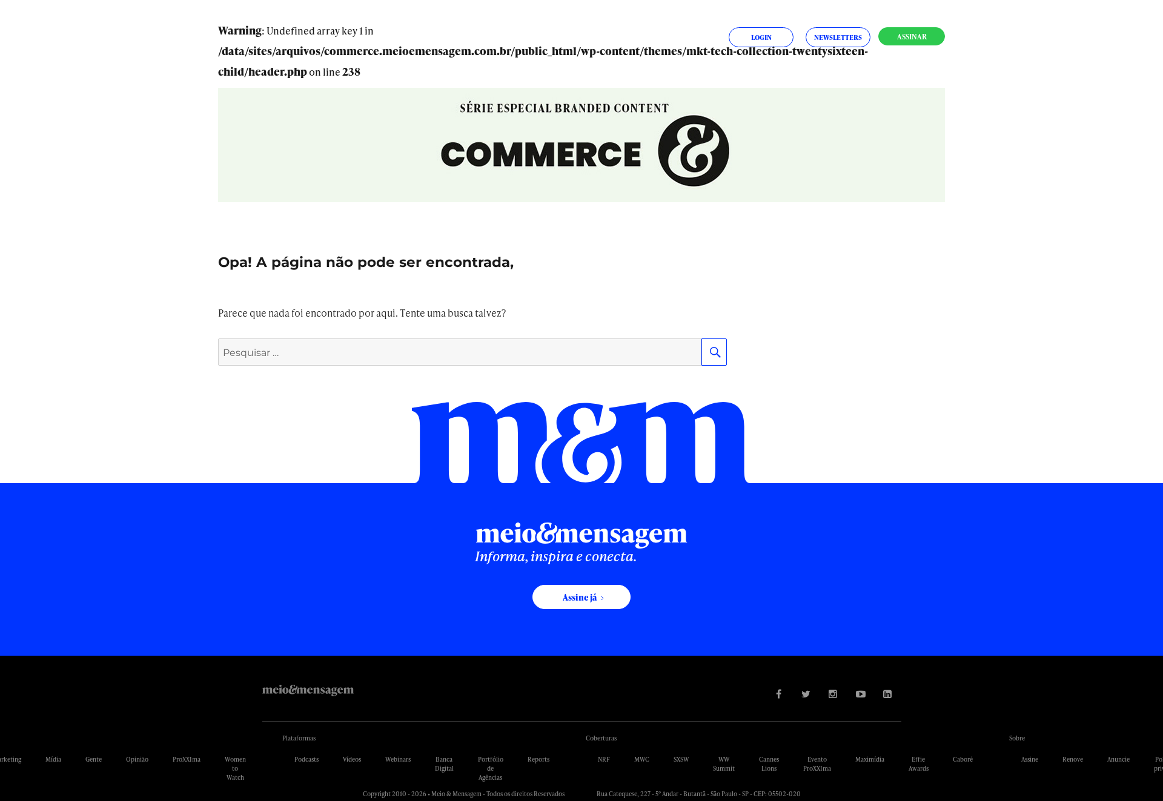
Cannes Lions (769, 764)
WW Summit (724, 764)
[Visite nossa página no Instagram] (833, 693)
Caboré (963, 759)
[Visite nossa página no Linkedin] (887, 693)
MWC (641, 759)
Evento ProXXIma (817, 764)
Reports (538, 759)
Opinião (137, 759)
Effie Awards (919, 764)
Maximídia (869, 759)
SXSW (681, 759)
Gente (93, 759)
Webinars (398, 759)
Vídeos (352, 759)
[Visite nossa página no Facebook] (778, 693)
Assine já (580, 597)
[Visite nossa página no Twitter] (805, 693)
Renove (1072, 759)
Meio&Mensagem (308, 690)
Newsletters (838, 37)
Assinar (912, 36)
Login (761, 37)
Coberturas (601, 738)
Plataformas (299, 738)
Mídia (53, 759)
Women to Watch (235, 768)
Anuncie (1118, 759)
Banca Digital (444, 764)
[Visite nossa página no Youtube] (860, 693)
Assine (1029, 759)
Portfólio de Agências (490, 768)
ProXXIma (186, 759)
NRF (604, 759)
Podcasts (306, 759)
